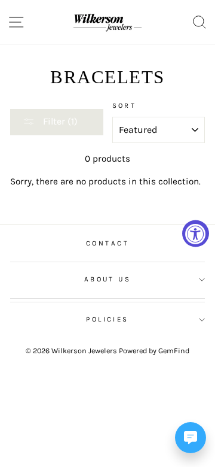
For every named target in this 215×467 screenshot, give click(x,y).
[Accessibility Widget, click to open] (195, 233)
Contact (107, 243)
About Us (107, 279)
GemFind (173, 350)
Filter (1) (59, 121)
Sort (124, 105)
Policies (107, 319)
